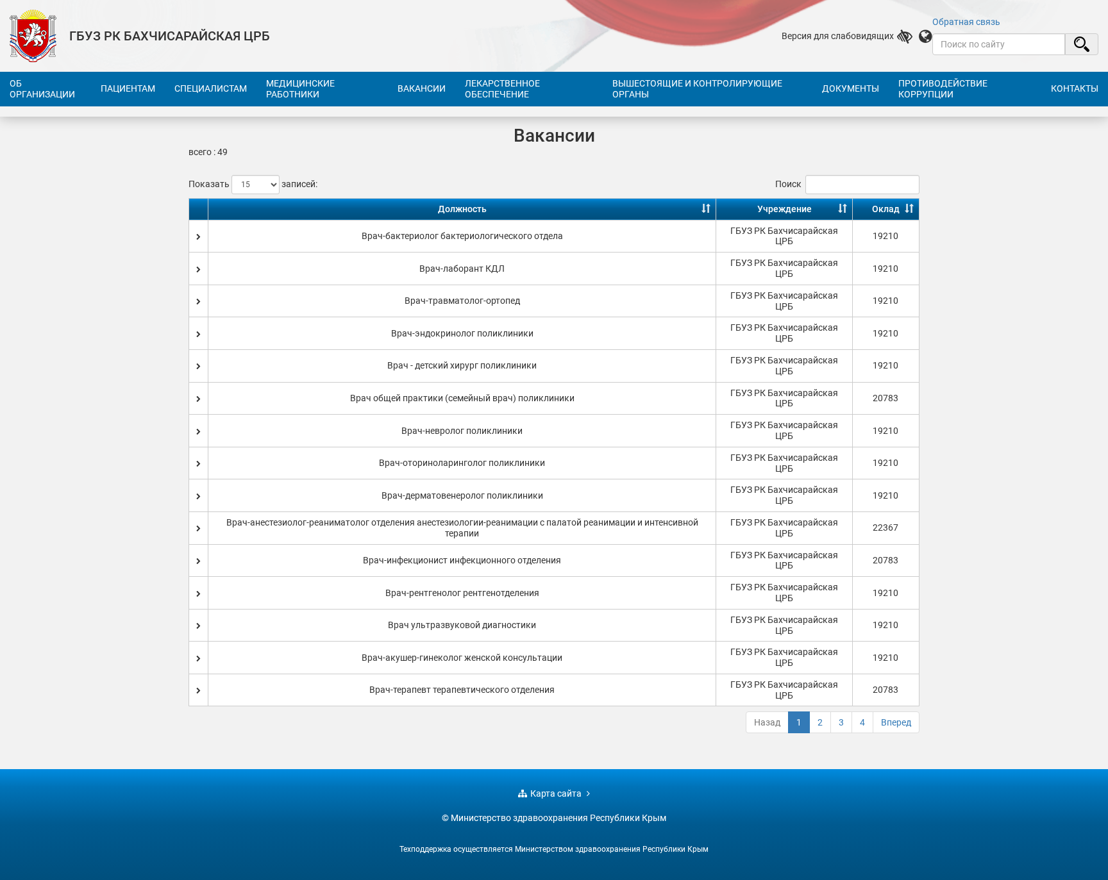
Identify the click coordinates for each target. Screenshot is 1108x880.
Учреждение (784, 209)
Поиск (788, 183)
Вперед (896, 722)
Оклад (886, 209)
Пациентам (128, 88)
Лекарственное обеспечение (502, 88)
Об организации (42, 88)
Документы (850, 88)
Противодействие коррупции (942, 88)
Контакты (1074, 88)
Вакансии (422, 88)
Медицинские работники (300, 88)
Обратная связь (966, 22)
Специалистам (210, 88)
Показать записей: (253, 183)
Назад (767, 722)
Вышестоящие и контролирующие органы (697, 88)
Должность (462, 209)
